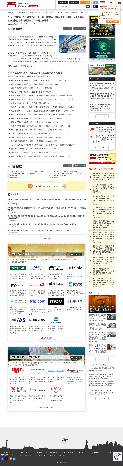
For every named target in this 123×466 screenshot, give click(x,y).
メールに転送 (68, 28)
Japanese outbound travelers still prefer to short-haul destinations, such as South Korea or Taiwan (101, 392)
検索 (88, 6)
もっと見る (46, 238)
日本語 (95, 3)
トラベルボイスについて (26, 452)
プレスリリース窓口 (40, 455)
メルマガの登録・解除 (52, 452)
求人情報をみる (74, 3)
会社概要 (39, 452)
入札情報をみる (63, 3)
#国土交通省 (24, 24)
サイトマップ (107, 452)
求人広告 (52, 455)
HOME (9, 13)
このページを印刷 (80, 28)
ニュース (14, 13)
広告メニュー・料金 (25, 455)
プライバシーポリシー (84, 452)
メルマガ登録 (85, 3)
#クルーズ (32, 24)
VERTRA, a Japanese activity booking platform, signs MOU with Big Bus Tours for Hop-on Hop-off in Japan (102, 376)
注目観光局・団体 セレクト (27, 357)
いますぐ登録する (113, 22)
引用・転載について (68, 452)
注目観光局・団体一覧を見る (46, 407)
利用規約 (96, 452)
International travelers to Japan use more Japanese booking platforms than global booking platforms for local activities (102, 384)
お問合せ (61, 455)
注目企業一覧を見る (46, 338)
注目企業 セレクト (22, 254)
